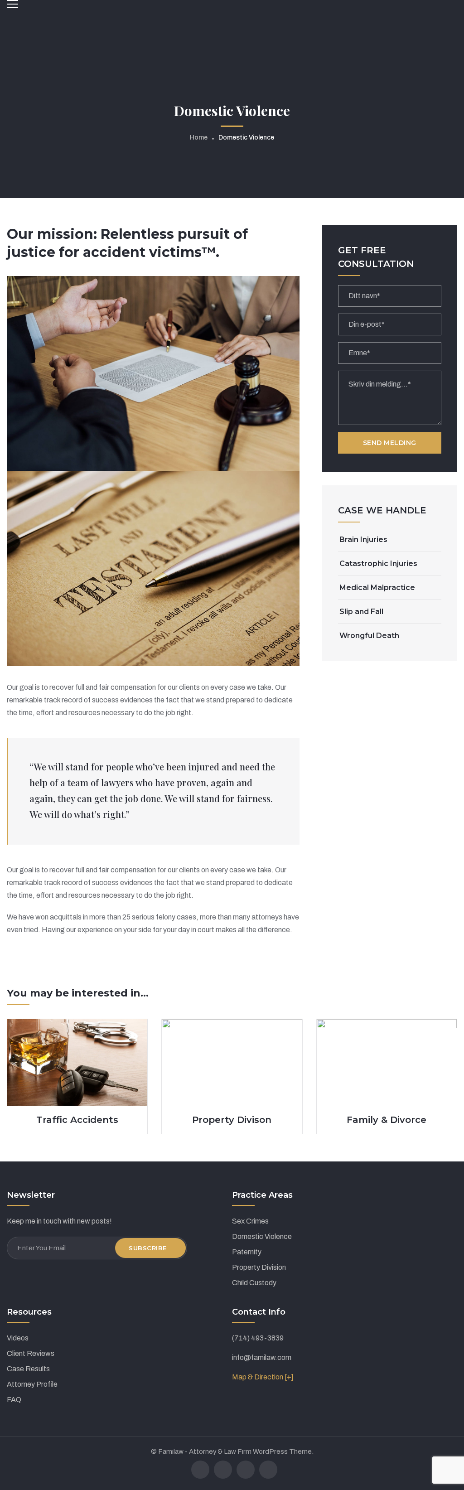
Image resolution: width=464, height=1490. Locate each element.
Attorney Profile (32, 1384)
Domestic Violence (262, 1236)
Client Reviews (30, 1353)
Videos (18, 1338)
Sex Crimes (250, 1221)
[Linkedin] (246, 1470)
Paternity (246, 1252)
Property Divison (231, 1119)
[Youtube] (223, 1470)
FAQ (14, 1399)
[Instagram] (268, 1470)
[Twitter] (200, 1470)
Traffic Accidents (77, 1119)
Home (199, 137)
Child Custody (254, 1283)
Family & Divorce (386, 1119)
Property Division (259, 1267)
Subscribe (148, 1248)
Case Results (28, 1369)
